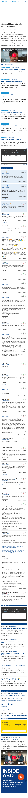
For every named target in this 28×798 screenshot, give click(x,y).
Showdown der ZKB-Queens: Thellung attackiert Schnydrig (13, 641)
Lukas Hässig (10, 30)
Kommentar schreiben (7, 168)
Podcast (18, 737)
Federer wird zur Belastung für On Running (12, 680)
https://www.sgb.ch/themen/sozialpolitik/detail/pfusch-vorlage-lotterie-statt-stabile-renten (14, 485)
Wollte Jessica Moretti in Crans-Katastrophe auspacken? (12, 705)
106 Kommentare (14, 709)
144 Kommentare (14, 713)
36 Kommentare (13, 651)
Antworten (5, 181)
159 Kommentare (14, 703)
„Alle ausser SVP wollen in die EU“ (10, 739)
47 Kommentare (13, 626)
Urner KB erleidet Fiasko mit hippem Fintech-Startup (12, 654)
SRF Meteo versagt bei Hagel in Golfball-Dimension (14, 628)
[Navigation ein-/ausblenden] (25, 1)
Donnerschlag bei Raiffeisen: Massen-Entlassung (13, 695)
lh (7, 639)
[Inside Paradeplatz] (10, 1)
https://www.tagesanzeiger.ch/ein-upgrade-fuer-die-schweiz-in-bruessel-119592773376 (13, 547)
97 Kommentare (10, 737)
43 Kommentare (13, 664)
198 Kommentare (14, 693)
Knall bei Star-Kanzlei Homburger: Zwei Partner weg (13, 666)
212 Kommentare (13, 678)
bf (7, 626)
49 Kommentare (13, 639)
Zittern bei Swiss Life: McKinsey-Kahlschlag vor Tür (14, 715)
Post (17, 152)
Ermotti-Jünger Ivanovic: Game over (10, 711)
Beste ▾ (25, 164)
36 (15, 30)
